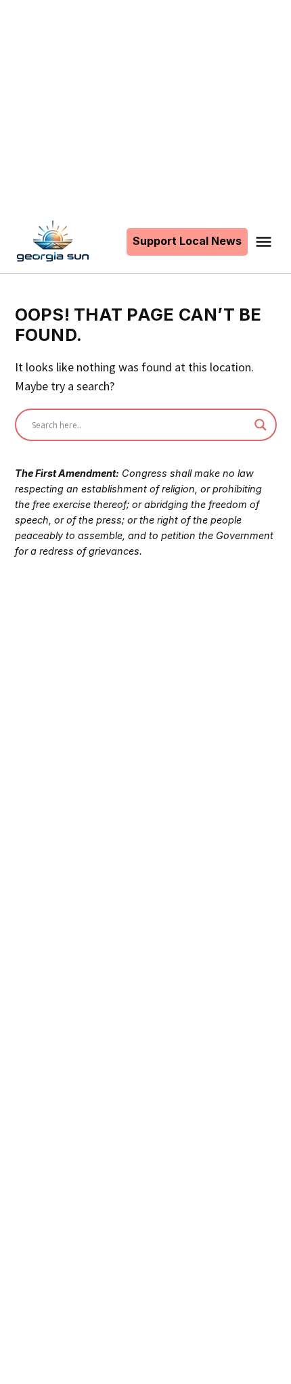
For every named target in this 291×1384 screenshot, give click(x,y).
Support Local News (187, 241)
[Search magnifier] (260, 424)
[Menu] (265, 242)
